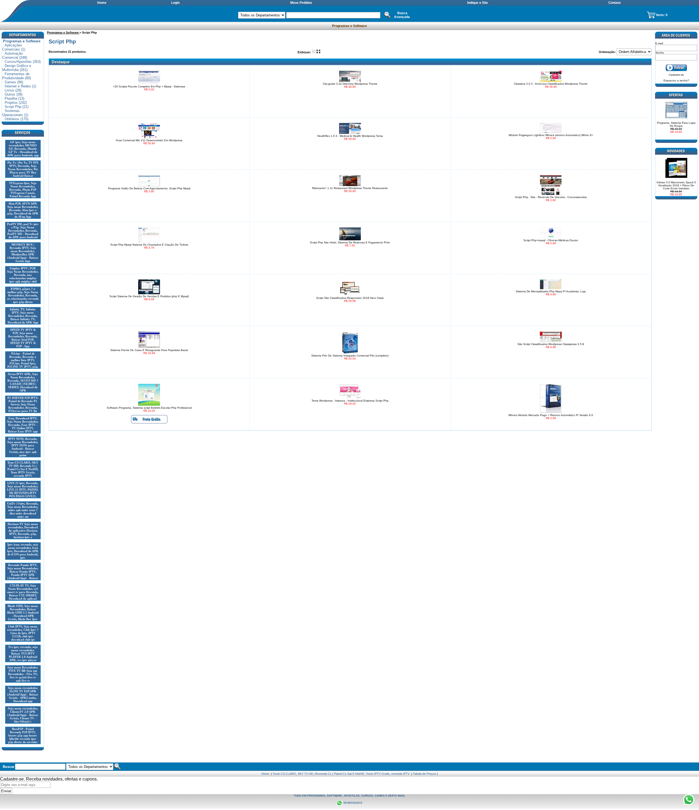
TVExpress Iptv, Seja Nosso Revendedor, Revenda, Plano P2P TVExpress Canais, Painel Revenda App (23, 189)
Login (175, 3)
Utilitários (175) (16, 119)
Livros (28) (13, 90)
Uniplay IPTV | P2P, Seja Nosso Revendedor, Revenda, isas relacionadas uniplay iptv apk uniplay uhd (22, 275)
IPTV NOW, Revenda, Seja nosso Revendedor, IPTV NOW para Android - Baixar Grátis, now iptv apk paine (22, 447)
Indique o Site (477, 3)
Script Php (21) (16, 107)
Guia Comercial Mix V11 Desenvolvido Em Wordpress (149, 140)
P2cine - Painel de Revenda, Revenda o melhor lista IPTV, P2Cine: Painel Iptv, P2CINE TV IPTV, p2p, (22, 360)
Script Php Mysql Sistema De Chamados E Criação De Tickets (149, 244)
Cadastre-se (676, 74)
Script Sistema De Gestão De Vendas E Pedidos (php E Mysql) (149, 296)
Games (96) (14, 82)
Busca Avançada (402, 15)
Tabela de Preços (424, 773)
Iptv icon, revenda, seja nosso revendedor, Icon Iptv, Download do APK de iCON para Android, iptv (22, 551)
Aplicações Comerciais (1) (13, 47)
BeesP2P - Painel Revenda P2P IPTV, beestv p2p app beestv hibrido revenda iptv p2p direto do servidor (23, 735)
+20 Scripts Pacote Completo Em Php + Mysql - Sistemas (149, 86)
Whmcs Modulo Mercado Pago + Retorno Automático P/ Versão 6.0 (550, 415)
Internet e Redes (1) (20, 86)
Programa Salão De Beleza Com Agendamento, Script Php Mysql (149, 188)
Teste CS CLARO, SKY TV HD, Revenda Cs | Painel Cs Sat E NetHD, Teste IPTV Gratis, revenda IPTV (22, 469)
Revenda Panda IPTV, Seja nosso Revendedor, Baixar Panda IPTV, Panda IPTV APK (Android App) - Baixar (22, 571)
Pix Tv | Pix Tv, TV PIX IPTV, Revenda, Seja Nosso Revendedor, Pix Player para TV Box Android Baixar (22, 169)
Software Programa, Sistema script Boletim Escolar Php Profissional (149, 407)
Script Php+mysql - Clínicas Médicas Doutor (550, 240)
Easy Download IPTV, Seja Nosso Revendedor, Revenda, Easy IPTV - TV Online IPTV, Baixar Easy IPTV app (22, 425)
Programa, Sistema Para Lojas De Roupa (676, 127)
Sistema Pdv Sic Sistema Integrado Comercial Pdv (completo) (350, 355)
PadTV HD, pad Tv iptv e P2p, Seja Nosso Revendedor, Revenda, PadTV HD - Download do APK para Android (23, 230)
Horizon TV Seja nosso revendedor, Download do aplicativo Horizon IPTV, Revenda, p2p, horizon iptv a (23, 530)
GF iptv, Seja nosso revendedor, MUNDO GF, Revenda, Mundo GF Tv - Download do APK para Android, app (23, 148)
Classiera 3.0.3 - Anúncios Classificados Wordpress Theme (551, 83)
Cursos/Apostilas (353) (23, 62)
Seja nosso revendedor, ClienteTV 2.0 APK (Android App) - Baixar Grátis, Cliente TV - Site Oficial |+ (22, 715)
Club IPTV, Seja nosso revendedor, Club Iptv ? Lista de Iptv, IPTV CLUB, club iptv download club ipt (22, 633)
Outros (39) (13, 94)
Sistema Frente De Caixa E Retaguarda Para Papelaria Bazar (149, 350)
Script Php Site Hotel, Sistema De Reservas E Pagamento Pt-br (350, 242)
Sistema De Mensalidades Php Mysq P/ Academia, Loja (551, 291)
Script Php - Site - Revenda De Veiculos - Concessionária (551, 197)
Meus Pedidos (301, 3)
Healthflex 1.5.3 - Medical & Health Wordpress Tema (350, 135)
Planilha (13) (14, 98)
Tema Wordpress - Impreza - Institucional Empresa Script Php (350, 400)
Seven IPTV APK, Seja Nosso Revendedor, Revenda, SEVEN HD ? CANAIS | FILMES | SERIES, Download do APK (22, 382)
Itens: (661, 15)
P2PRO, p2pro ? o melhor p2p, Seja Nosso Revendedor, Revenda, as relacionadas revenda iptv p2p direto (23, 295)
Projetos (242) (16, 103)
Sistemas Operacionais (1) (15, 113)
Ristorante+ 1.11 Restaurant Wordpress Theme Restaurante (350, 188)
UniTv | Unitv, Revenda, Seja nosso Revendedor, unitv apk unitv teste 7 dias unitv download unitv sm (22, 510)
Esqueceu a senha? (676, 80)
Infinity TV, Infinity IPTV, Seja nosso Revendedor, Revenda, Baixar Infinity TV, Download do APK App (23, 316)
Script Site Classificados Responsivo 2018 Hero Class (350, 297)
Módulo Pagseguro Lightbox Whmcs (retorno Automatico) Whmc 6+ (551, 135)
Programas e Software (349, 26)
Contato (614, 3)
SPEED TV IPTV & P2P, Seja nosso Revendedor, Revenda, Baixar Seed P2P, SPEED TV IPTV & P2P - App (23, 338)
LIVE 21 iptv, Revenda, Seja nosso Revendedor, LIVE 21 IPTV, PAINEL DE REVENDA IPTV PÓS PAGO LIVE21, (22, 489)
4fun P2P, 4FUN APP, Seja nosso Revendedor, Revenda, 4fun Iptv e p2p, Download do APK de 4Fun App (22, 210)
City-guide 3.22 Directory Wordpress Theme (350, 83)
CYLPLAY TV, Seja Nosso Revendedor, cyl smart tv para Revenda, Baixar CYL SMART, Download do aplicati (22, 592)
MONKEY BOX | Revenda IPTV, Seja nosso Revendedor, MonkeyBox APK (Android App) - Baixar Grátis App (22, 253)
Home (101, 3)
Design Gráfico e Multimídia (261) (16, 68)
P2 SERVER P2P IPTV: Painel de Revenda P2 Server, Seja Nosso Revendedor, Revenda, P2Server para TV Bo (22, 404)
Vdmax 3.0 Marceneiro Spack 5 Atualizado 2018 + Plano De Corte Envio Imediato (676, 188)
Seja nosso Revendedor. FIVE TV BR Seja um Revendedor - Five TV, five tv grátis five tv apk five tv (22, 674)
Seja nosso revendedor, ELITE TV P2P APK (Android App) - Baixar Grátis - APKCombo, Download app (22, 694)
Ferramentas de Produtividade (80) (16, 76)
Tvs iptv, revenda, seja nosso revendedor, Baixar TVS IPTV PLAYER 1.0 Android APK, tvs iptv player (23, 653)
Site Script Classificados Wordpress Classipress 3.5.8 (550, 344)
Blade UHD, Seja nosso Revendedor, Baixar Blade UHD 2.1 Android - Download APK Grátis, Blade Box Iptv (22, 612)
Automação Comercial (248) (14, 55)
